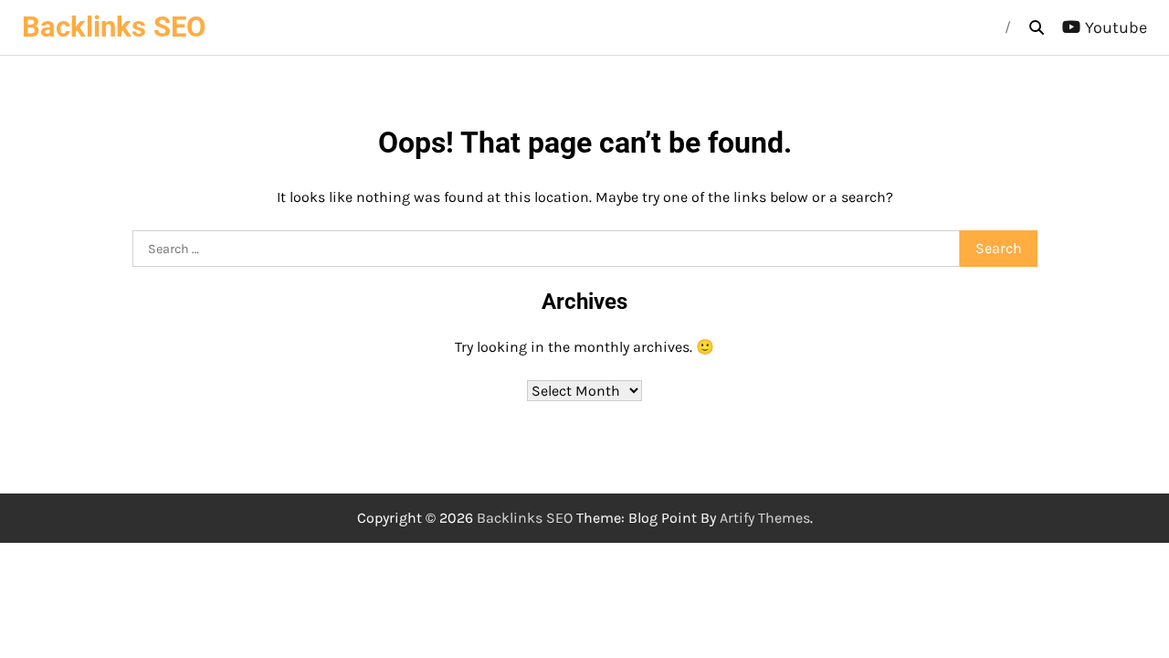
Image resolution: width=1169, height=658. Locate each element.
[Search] (1036, 27)
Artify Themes (765, 517)
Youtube (1116, 27)
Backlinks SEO (113, 27)
